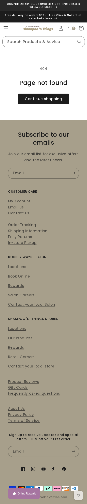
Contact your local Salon (31, 304)
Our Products (20, 338)
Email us (16, 207)
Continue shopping (43, 98)
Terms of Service (24, 420)
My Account (19, 201)
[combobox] (44, 41)
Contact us (18, 213)
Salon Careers (21, 295)
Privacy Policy (21, 414)
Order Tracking (22, 224)
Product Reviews (23, 381)
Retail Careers (21, 357)
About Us (16, 408)
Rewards (16, 285)
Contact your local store (31, 366)
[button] (6, 28)
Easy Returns (20, 236)
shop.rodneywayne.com (49, 497)
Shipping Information (28, 231)
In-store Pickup (22, 242)
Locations (17, 266)
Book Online (19, 276)
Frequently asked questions (34, 393)
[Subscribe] (73, 173)
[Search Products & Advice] (79, 41)
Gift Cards (18, 387)
